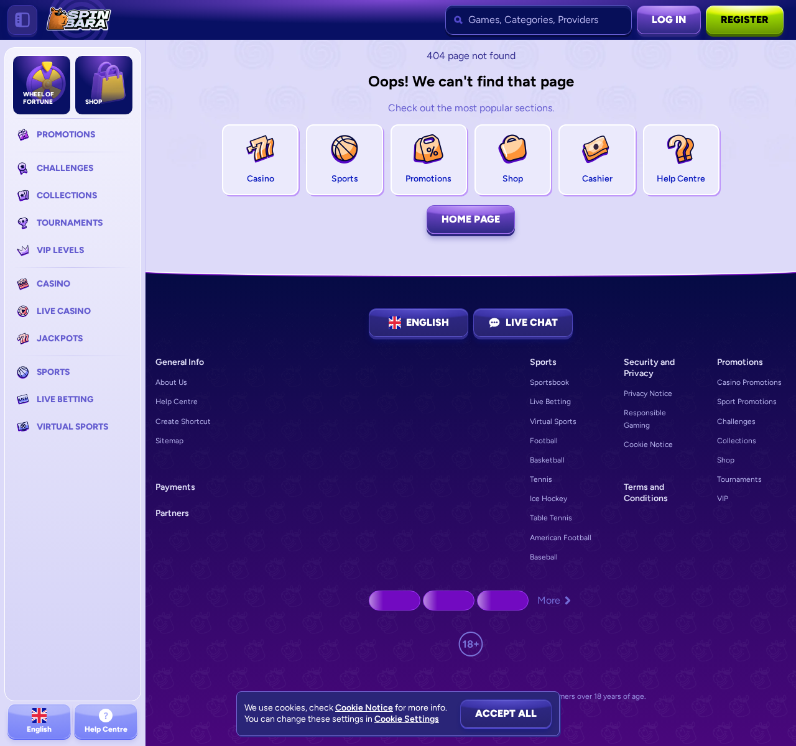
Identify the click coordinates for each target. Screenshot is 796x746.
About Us (171, 382)
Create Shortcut (183, 421)
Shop (725, 460)
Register (745, 19)
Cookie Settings (406, 719)
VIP (722, 498)
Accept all (506, 713)
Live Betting (550, 401)
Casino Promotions (749, 382)
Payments (175, 487)
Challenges (736, 421)
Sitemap (169, 440)
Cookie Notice (648, 444)
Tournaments (739, 479)
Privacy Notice (648, 393)
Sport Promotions (747, 401)
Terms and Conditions (646, 493)
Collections (736, 440)
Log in (669, 19)
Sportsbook (549, 382)
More (548, 600)
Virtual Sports (553, 421)
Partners (172, 513)
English (427, 322)
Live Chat (532, 322)
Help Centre (176, 401)
